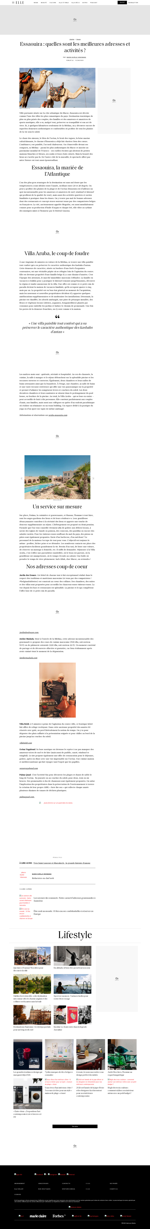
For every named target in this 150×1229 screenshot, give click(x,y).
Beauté (44, 3)
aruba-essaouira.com (58, 415)
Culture (53, 3)
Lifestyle (75, 936)
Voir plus (75, 1126)
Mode (36, 3)
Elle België (18, 1189)
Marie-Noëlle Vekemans (76, 57)
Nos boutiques (44, 1189)
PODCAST (93, 3)
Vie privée (114, 1183)
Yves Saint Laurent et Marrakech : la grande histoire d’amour (61, 863)
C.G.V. (88, 1189)
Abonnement (19, 1183)
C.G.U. (88, 1183)
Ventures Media (68, 1189)
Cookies (17, 1194)
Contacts (66, 1183)
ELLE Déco (76, 3)
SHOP (122, 2)
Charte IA (114, 1189)
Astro (84, 3)
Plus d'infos (83, 1202)
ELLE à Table (64, 3)
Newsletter (133, 3)
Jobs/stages (43, 1183)
